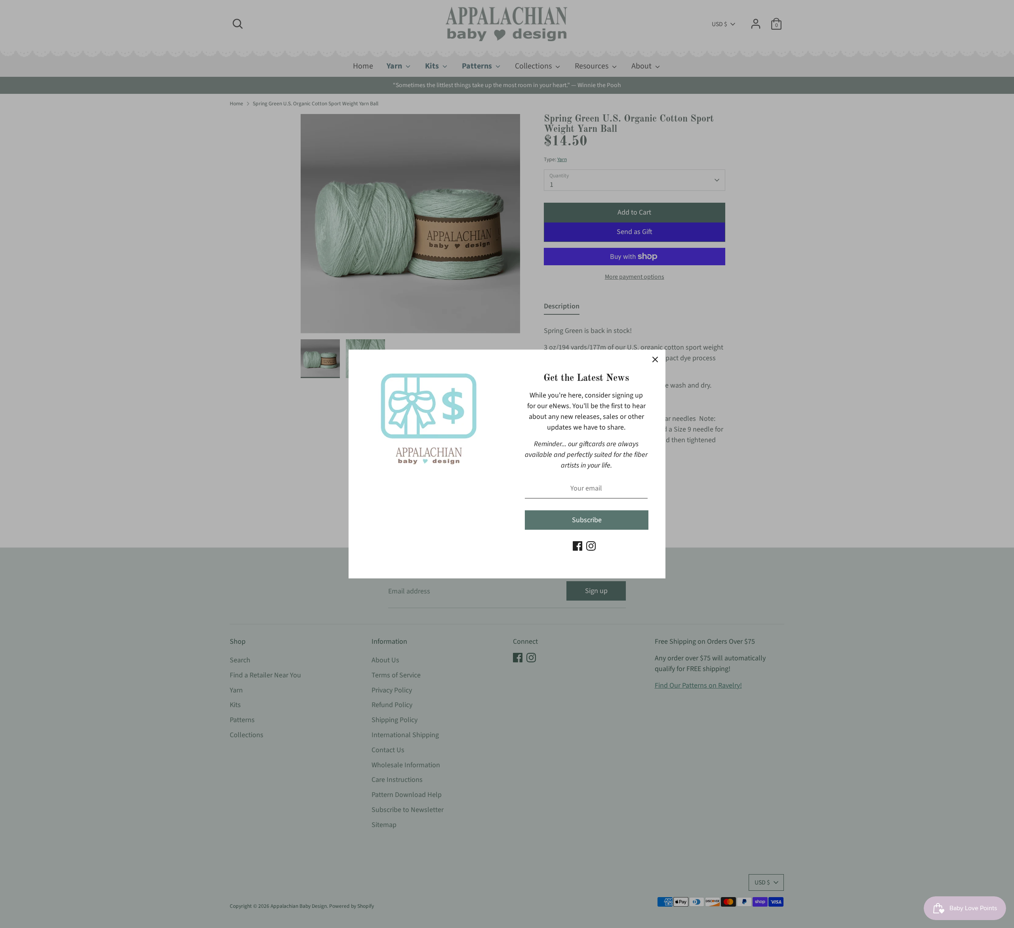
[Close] (655, 360)
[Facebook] (577, 546)
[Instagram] (591, 546)
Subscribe (587, 520)
